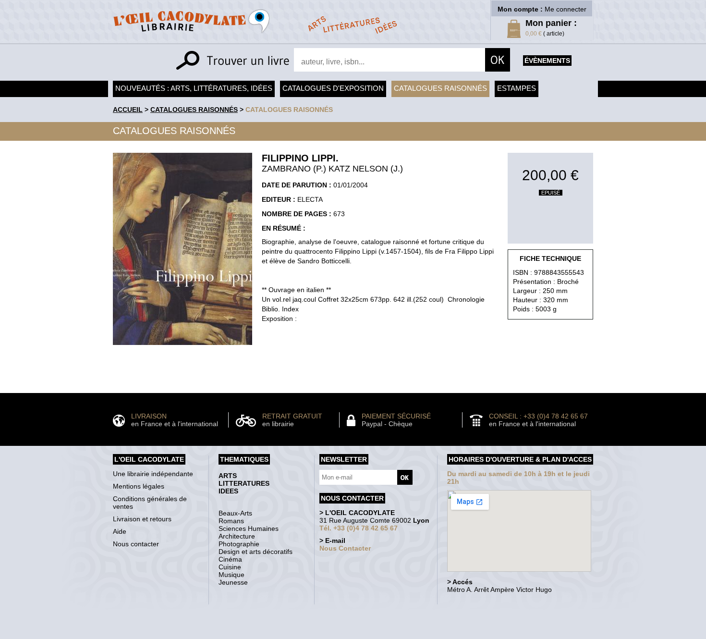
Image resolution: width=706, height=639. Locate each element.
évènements (547, 60)
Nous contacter (136, 544)
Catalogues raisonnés (440, 88)
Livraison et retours (142, 519)
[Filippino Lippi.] (182, 347)
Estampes (516, 88)
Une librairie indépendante (153, 474)
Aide (119, 531)
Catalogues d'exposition (333, 88)
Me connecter (565, 9)
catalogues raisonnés (289, 109)
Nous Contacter (345, 548)
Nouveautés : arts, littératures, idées (193, 88)
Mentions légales (138, 486)
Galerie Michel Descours (351, 634)
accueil (128, 109)
